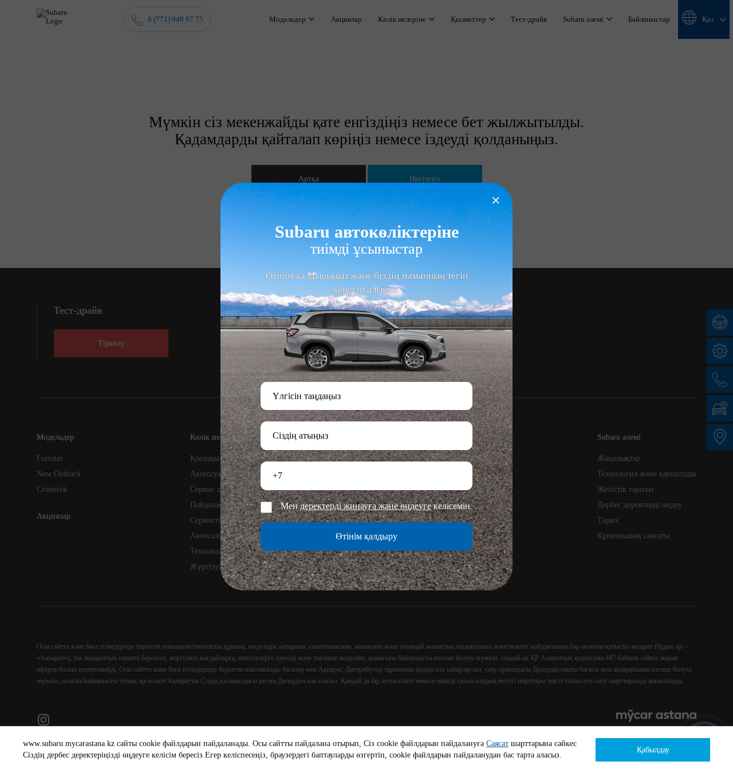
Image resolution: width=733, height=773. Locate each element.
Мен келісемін (375, 506)
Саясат (497, 743)
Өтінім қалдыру (366, 536)
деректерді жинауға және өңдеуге (365, 506)
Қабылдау (653, 750)
